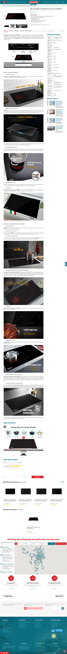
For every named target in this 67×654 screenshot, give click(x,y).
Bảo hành (23, 2)
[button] (5, 16)
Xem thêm (10, 588)
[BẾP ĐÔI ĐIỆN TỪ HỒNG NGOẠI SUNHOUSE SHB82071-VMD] (25, 491)
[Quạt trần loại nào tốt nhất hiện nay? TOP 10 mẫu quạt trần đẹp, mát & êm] (51, 111)
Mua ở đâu (38, 24)
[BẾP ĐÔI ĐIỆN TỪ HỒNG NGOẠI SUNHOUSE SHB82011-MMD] (41, 491)
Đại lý (52, 2)
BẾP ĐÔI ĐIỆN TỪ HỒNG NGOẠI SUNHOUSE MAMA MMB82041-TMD (56, 500)
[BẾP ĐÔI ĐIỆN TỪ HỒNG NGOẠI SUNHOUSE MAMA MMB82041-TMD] (57, 491)
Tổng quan (6, 30)
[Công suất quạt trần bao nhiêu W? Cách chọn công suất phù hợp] (51, 103)
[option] (15, 16)
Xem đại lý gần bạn (61, 543)
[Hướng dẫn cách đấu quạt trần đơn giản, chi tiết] (51, 120)
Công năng (16, 30)
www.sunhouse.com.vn (55, 646)
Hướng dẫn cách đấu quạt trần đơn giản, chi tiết (59, 119)
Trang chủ (4, 2)
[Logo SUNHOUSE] (33, 4)
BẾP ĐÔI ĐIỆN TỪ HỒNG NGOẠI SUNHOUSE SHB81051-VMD (10, 500)
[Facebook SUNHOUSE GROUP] (66, 263)
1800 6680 (26, 648)
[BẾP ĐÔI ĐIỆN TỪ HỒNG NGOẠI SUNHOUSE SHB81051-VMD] (10, 491)
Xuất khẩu (18, 2)
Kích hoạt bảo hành (46, 24)
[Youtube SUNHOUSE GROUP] (55, 653)
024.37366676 (21, 647)
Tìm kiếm (52, 543)
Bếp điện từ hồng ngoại (15, 5)
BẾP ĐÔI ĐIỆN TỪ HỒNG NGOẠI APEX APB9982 (27, 5)
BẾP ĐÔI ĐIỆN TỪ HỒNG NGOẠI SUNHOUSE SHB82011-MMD (41, 500)
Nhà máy (48, 2)
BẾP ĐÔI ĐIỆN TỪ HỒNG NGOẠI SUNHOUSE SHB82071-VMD (25, 500)
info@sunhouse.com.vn (39, 646)
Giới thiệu (9, 2)
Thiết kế (11, 30)
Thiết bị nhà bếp (8, 5)
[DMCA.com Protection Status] (53, 638)
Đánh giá (21, 30)
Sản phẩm (13, 2)
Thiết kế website (18, 652)
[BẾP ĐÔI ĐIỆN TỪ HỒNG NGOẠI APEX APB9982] (33, 519)
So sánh (33, 24)
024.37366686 (27, 647)
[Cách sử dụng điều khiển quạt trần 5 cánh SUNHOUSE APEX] (51, 127)
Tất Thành (24, 652)
